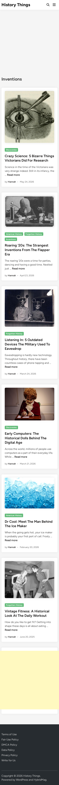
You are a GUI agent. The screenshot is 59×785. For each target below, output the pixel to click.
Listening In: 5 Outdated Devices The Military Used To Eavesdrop (27, 344)
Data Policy (8, 749)
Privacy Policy (9, 755)
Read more (13, 174)
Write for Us (8, 760)
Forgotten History (34, 234)
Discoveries (11, 150)
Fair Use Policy (10, 739)
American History (14, 234)
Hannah (12, 181)
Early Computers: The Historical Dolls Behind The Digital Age (26, 437)
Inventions (11, 239)
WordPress (22, 779)
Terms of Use (9, 734)
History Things (15, 4)
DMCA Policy (9, 744)
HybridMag (40, 779)
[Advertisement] (29, 40)
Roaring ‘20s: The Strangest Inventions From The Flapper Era (27, 249)
